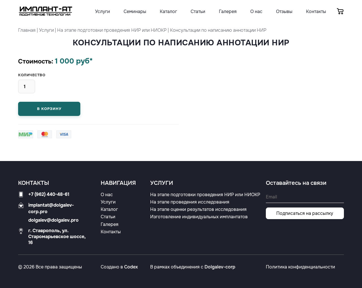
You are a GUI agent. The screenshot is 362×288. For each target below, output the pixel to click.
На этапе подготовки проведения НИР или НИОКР (112, 30)
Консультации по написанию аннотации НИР (218, 30)
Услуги (46, 30)
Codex (131, 267)
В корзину (49, 108)
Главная (27, 30)
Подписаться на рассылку (304, 213)
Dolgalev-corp (219, 267)
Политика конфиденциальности (300, 267)
